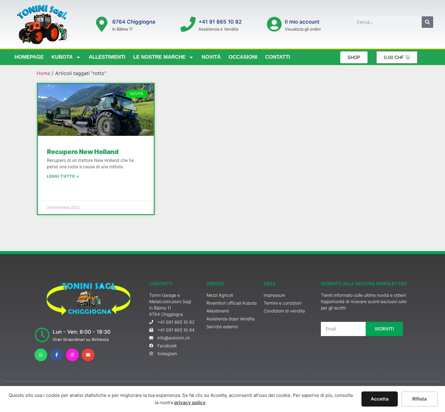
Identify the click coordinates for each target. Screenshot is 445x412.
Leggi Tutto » (63, 176)
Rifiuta (419, 399)
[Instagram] (72, 354)
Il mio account (302, 22)
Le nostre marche (159, 57)
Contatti (277, 57)
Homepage (29, 57)
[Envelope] (88, 354)
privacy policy (190, 402)
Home (43, 73)
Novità (211, 57)
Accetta (380, 399)
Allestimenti (107, 57)
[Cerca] (427, 22)
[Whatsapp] (41, 354)
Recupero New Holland (83, 151)
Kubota (62, 57)
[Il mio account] (274, 24)
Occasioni (243, 57)
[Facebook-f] (56, 354)
